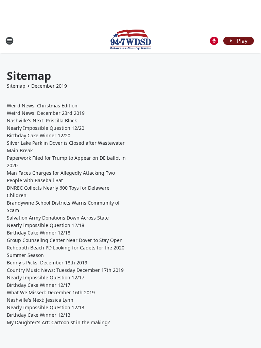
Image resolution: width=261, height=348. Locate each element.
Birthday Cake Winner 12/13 (38, 315)
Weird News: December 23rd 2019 (46, 113)
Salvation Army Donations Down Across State (58, 217)
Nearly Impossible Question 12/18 (45, 225)
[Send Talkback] (214, 41)
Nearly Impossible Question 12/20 (45, 128)
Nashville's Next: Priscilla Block (42, 120)
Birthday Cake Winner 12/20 (38, 135)
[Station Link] (130, 41)
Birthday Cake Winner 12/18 (38, 232)
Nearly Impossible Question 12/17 (45, 277)
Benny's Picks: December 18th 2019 (47, 262)
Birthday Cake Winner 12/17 (38, 285)
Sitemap (16, 86)
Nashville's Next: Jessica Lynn (40, 300)
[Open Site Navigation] (9, 41)
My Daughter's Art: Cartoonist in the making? (58, 322)
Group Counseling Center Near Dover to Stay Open (65, 240)
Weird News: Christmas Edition (42, 105)
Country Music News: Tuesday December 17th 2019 (65, 270)
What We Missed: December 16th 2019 (51, 292)
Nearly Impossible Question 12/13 (45, 307)
